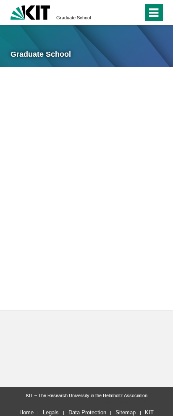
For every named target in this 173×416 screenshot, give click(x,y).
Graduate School (73, 17)
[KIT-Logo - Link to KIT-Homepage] (30, 11)
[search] (122, 12)
